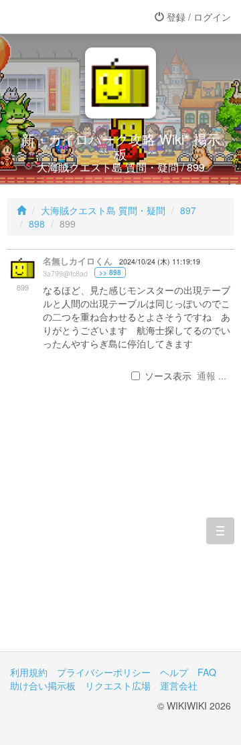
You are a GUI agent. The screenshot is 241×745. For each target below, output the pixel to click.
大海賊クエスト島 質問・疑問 (103, 210)
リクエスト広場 (118, 685)
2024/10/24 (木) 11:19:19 (159, 261)
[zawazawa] (63, 16)
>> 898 (110, 272)
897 (188, 210)
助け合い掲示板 (43, 685)
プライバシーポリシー (104, 672)
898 (37, 223)
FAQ (206, 672)
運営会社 (178, 685)
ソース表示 (168, 375)
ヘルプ (174, 672)
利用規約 (29, 672)
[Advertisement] (120, 538)
